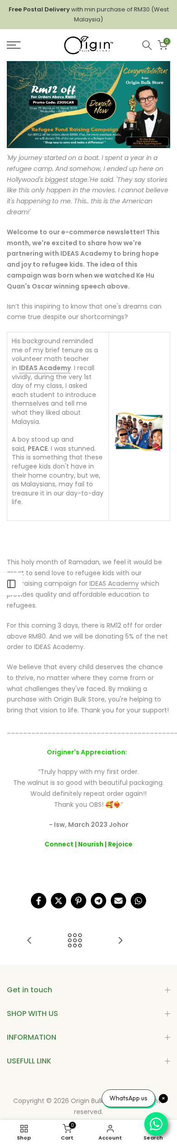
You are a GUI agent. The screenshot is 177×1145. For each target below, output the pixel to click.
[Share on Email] (118, 900)
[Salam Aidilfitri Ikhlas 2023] (29, 941)
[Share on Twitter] (58, 900)
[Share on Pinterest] (78, 900)
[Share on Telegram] (98, 900)
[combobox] (147, 45)
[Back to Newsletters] (75, 941)
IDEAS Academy (114, 583)
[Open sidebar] (11, 583)
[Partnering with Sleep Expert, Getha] (120, 941)
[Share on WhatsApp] (138, 900)
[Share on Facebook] (38, 900)
